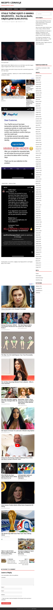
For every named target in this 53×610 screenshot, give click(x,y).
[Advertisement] (11, 32)
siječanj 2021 (38, 219)
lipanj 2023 (38, 157)
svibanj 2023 (38, 159)
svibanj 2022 (38, 185)
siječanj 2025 (38, 116)
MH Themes (34, 608)
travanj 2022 (38, 187)
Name (2, 587)
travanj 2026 (38, 84)
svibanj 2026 (38, 82)
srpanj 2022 (38, 181)
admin (14, 21)
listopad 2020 (38, 226)
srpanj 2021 (38, 207)
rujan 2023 (38, 151)
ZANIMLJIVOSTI (23, 9)
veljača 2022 (38, 192)
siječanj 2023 (38, 168)
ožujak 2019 (38, 267)
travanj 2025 (38, 110)
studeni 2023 (38, 146)
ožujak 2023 (38, 164)
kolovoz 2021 (38, 204)
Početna (3, 9)
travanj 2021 (38, 213)
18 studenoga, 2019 (7, 21)
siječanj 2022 (38, 194)
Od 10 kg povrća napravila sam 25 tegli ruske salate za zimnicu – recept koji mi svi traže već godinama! (43, 39)
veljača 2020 (38, 243)
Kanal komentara (39, 277)
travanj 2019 (38, 265)
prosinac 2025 (39, 93)
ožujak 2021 (38, 215)
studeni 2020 (38, 224)
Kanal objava (38, 275)
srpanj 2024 (38, 129)
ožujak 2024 (38, 138)
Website (3, 594)
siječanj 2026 (38, 90)
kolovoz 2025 (38, 101)
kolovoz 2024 (38, 127)
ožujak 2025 (38, 112)
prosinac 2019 (39, 247)
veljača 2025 (38, 114)
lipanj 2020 (38, 235)
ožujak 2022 (38, 189)
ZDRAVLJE (16, 9)
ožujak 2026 (38, 86)
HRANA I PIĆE (9, 9)
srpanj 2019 (38, 258)
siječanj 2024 (38, 142)
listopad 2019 (38, 252)
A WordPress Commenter (41, 68)
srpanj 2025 (38, 103)
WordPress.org (39, 280)
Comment (3, 577)
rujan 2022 (38, 176)
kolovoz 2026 (38, 75)
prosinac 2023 (39, 144)
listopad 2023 (38, 148)
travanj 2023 (38, 161)
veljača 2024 (38, 140)
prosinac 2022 (39, 170)
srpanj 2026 (38, 77)
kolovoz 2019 (38, 256)
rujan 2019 (38, 254)
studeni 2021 (38, 198)
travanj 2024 (38, 136)
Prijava (37, 273)
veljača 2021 (38, 217)
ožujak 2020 (38, 241)
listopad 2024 (38, 123)
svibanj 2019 (38, 263)
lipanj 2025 (38, 105)
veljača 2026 (38, 88)
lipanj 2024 (38, 131)
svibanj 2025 (38, 108)
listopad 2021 (38, 200)
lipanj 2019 (38, 260)
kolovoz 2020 (38, 230)
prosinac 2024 (39, 118)
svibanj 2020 (38, 237)
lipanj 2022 (38, 183)
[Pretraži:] (44, 14)
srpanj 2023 (38, 155)
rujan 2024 (38, 125)
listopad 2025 (38, 97)
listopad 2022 (38, 174)
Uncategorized (39, 288)
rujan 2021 (38, 202)
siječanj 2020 (38, 245)
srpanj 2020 (38, 232)
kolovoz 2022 (38, 179)
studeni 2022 (38, 172)
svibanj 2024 (38, 133)
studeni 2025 (38, 95)
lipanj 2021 (38, 209)
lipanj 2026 (38, 80)
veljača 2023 (38, 166)
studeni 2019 (38, 250)
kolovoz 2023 (38, 153)
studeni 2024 (38, 120)
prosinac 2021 (39, 196)
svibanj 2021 (38, 211)
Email (2, 590)
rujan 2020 (38, 228)
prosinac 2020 (39, 222)
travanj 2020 (38, 239)
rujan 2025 (38, 99)
